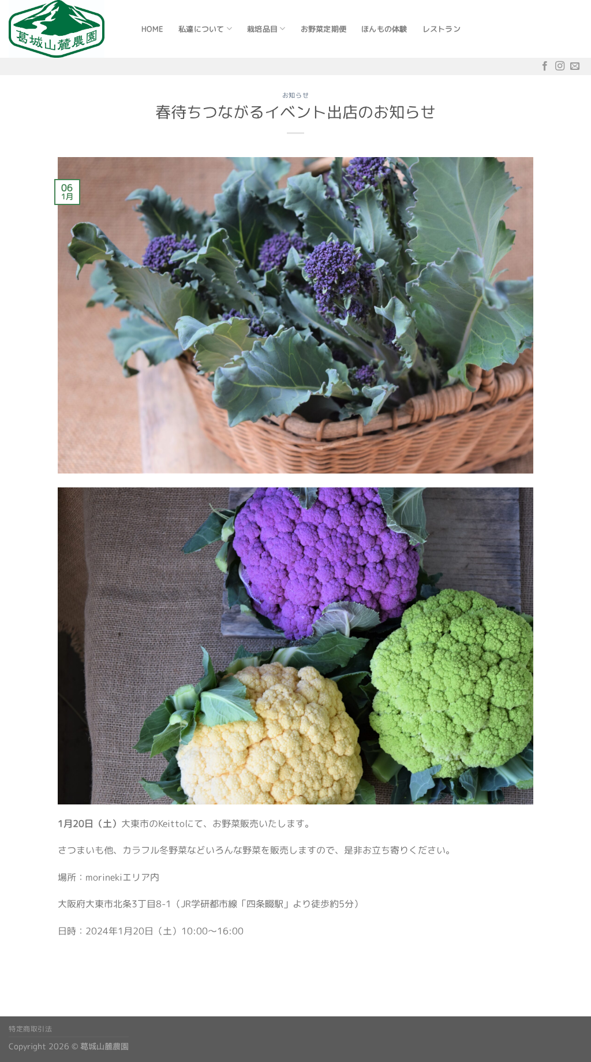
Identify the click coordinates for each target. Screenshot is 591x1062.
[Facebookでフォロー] (544, 66)
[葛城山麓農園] (66, 29)
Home (152, 29)
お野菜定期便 (324, 29)
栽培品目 (262, 29)
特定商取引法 (31, 1029)
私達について (201, 29)
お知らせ (295, 95)
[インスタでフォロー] (559, 66)
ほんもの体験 (384, 29)
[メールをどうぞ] (574, 66)
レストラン (441, 29)
